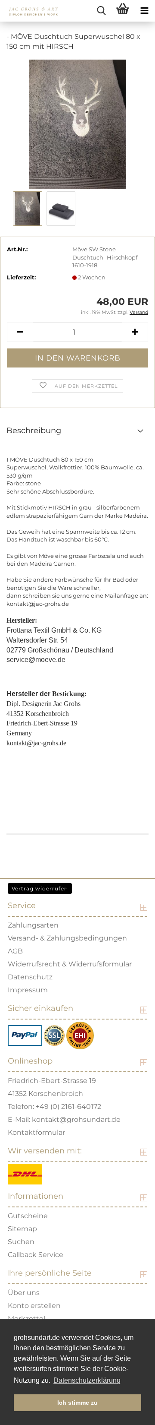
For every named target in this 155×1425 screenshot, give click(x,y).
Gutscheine (28, 1216)
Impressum (28, 990)
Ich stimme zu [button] (77, 1402)
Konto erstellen (34, 1306)
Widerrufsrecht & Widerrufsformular (70, 964)
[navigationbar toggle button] (144, 11)
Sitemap (22, 1229)
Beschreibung (33, 430)
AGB (15, 951)
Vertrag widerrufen (40, 888)
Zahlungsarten (33, 925)
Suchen (21, 1242)
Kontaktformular (36, 1132)
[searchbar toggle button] (101, 11)
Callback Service (35, 1255)
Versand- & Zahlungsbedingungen (67, 938)
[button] (20, 332)
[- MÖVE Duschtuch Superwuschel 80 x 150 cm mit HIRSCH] (77, 123)
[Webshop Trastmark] (80, 1035)
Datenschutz (30, 977)
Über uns (24, 1293)
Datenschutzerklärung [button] (87, 1380)
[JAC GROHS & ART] (30, 11)
